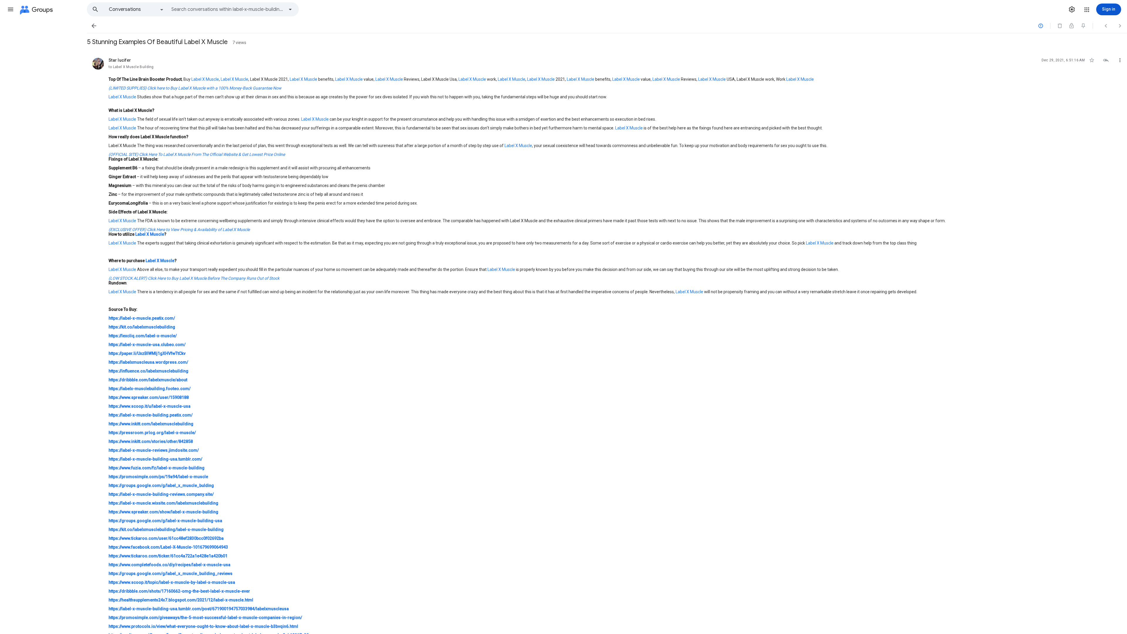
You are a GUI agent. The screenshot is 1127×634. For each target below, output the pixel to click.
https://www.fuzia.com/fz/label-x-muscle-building (157, 468)
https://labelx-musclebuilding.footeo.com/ (149, 388)
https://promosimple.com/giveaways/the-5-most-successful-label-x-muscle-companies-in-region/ (205, 617)
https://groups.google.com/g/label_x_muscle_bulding (161, 485)
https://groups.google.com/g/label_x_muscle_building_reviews (170, 573)
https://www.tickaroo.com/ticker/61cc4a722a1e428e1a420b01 (168, 556)
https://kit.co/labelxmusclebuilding (142, 327)
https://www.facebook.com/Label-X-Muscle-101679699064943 (168, 547)
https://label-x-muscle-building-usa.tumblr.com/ (155, 459)
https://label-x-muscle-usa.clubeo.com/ (147, 344)
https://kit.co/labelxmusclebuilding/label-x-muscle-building (166, 529)
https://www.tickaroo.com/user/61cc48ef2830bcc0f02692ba (166, 538)
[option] (136, 9)
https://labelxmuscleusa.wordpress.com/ (148, 362)
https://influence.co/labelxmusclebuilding (148, 371)
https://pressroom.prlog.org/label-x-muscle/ (152, 432)
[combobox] (227, 9)
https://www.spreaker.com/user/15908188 (149, 397)
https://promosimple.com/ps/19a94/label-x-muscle (158, 476)
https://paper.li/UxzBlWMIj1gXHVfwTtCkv (147, 353)
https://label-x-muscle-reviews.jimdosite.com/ (154, 450)
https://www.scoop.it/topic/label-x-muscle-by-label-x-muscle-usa (172, 582)
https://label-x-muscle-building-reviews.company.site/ (161, 494)
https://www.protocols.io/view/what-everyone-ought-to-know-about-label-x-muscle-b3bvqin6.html (203, 626)
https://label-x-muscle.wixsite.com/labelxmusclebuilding (163, 503)
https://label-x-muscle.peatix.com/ (142, 318)
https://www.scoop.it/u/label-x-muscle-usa (149, 406)
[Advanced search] (290, 9)
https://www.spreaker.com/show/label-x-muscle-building (163, 512)
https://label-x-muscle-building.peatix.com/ (151, 415)
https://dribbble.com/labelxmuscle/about (148, 379)
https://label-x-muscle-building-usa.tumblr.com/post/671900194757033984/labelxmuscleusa (199, 608)
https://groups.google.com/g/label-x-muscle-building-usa (165, 520)
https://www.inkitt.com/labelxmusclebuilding (151, 423)
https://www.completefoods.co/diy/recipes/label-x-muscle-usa (169, 564)
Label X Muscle (205, 79)
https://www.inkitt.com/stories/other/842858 (151, 441)
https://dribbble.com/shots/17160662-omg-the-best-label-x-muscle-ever (179, 591)
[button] (11, 9)
